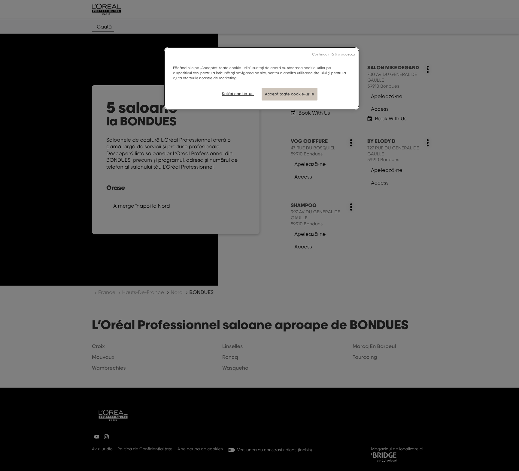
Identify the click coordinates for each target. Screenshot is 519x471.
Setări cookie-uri (238, 94)
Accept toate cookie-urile (289, 94)
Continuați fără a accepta (333, 54)
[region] (261, 78)
